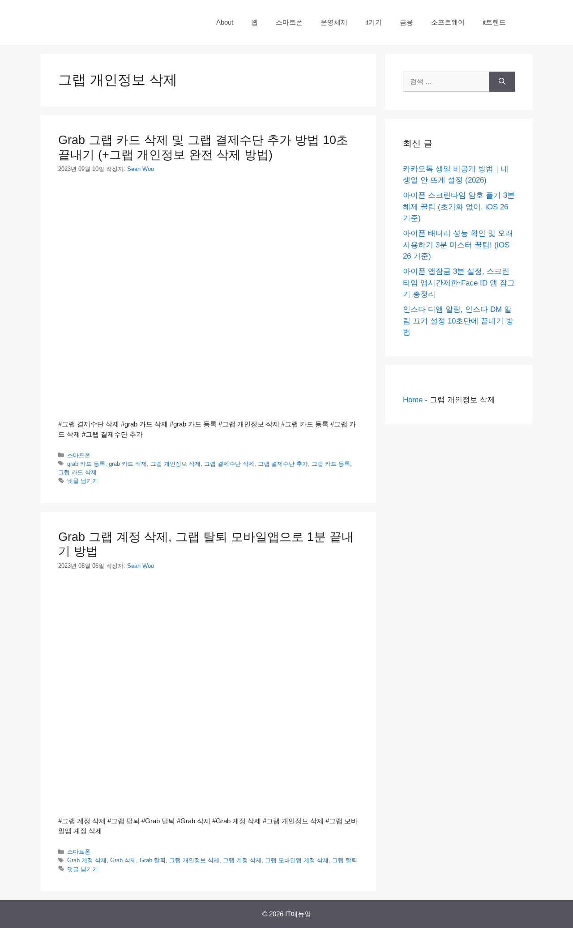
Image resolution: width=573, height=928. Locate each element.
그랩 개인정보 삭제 (175, 463)
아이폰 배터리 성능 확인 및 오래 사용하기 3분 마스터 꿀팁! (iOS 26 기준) (458, 244)
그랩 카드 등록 (331, 463)
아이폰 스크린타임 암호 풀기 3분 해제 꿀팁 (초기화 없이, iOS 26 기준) (459, 206)
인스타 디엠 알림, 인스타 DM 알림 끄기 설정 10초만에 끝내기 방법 (458, 320)
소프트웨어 (448, 22)
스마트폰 (289, 22)
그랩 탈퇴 (344, 860)
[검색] (502, 82)
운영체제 (334, 22)
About (224, 22)
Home (413, 400)
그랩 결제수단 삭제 (229, 463)
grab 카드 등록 (86, 463)
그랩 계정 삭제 (242, 860)
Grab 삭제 (123, 860)
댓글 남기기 (82, 480)
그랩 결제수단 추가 (283, 463)
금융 (406, 22)
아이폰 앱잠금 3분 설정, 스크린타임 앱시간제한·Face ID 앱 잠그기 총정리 (459, 282)
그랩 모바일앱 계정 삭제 (297, 860)
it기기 (373, 22)
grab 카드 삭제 (128, 463)
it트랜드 (494, 22)
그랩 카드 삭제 (77, 472)
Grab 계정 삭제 (87, 860)
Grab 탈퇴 (153, 860)
